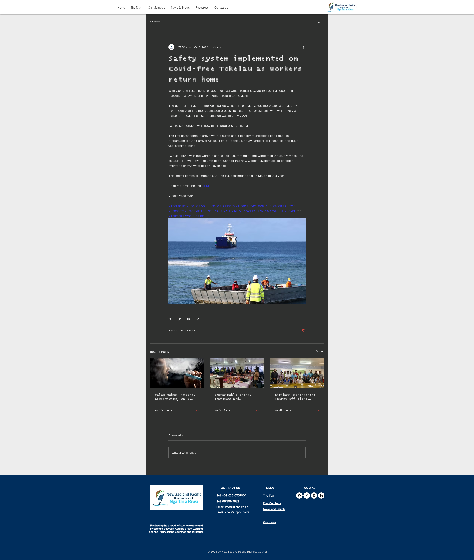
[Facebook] (299, 495)
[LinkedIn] (321, 495)
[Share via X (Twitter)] (179, 319)
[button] (319, 21)
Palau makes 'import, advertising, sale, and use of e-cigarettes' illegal (175, 397)
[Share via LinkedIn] (188, 319)
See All (320, 351)
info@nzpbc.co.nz (236, 506)
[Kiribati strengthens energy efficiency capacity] (297, 373)
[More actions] (303, 47)
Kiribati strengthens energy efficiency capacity (295, 397)
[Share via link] (197, 319)
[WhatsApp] (314, 495)
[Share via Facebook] (170, 319)
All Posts (155, 21)
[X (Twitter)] (306, 495)
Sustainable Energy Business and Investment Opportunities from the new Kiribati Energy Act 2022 (233, 397)
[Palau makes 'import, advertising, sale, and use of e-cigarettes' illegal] (177, 373)
